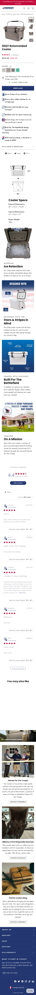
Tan (8, 70)
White (4, 70)
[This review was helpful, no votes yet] (27, 559)
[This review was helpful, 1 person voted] (27, 529)
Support (6, 935)
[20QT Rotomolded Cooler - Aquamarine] (9, 718)
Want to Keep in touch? (14, 959)
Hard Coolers (16, 14)
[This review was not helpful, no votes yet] (30, 529)
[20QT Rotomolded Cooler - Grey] (7, 718)
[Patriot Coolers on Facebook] (15, 981)
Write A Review (18, 483)
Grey (13, 70)
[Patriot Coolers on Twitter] (19, 981)
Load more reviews (18, 668)
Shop (4, 941)
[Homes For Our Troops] (18, 761)
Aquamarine (18, 70)
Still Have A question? (12, 146)
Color (7, 66)
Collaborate (9, 952)
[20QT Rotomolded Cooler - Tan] (5, 718)
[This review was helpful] (27, 600)
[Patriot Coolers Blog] (18, 879)
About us (6, 930)
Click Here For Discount (18, 858)
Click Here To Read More (18, 802)
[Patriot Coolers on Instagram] (26, 981)
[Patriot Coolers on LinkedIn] (33, 981)
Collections (9, 14)
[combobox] (25, 497)
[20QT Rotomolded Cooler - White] (3, 718)
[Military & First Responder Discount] (18, 823)
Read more (22, 593)
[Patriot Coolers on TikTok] (29, 981)
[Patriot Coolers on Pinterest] (22, 981)
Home (3, 14)
